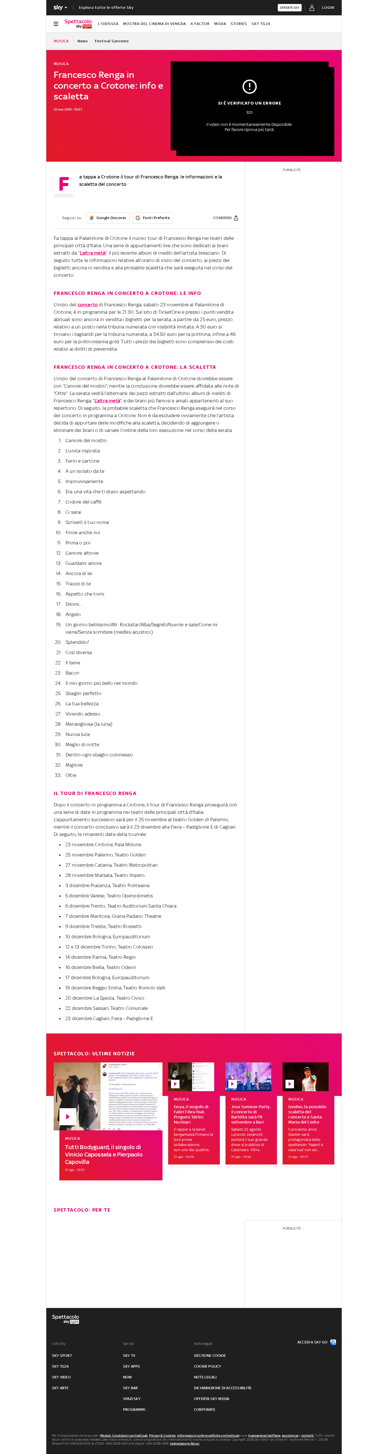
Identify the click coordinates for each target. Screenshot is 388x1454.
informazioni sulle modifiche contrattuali (208, 1436)
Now (127, 1377)
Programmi (134, 1409)
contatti (307, 1436)
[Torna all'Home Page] (78, 24)
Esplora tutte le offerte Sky (106, 7)
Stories (239, 24)
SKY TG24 (261, 24)
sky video (61, 1377)
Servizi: (129, 1343)
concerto (88, 304)
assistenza (290, 1436)
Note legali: (203, 1343)
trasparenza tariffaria (264, 1436)
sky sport (62, 1355)
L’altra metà (92, 253)
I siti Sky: (59, 1343)
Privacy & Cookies (162, 1436)
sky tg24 (60, 1366)
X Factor (200, 24)
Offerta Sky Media (211, 1399)
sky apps (131, 1366)
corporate (204, 1409)
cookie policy (207, 1366)
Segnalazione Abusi (185, 1443)
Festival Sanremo (112, 41)
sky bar (130, 1388)
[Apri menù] (56, 24)
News (83, 41)
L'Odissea (108, 24)
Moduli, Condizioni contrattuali (124, 1436)
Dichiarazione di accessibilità (222, 1388)
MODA (220, 24)
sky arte (60, 1388)
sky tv (129, 1355)
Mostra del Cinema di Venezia (154, 24)
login (328, 7)
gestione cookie (210, 1355)
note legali (205, 1377)
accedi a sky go (312, 1342)
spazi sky (132, 1399)
